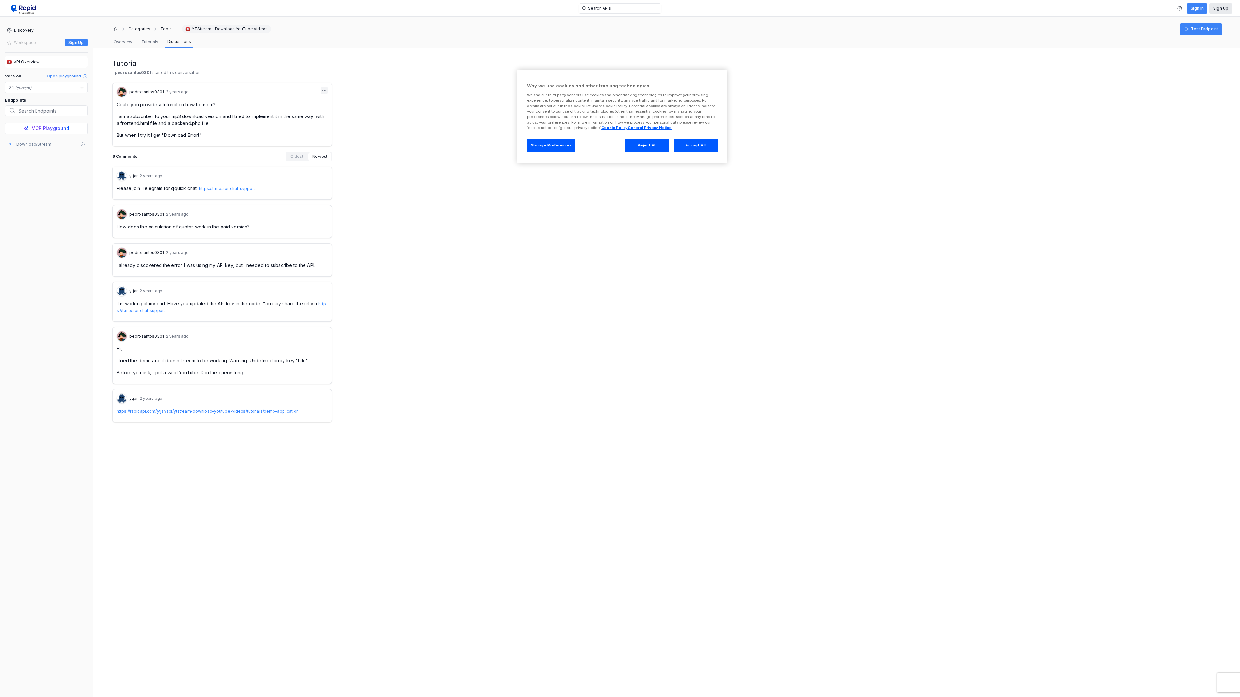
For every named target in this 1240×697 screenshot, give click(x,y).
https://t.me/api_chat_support (227, 188)
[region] (622, 116)
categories (139, 29)
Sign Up (1220, 8)
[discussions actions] (324, 90)
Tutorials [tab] (149, 41)
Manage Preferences (551, 145)
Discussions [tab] (179, 41)
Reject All (647, 145)
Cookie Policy (614, 128)
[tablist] (152, 42)
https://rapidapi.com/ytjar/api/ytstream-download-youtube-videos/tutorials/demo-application (208, 411)
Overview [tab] (123, 41)
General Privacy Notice (650, 128)
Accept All (696, 145)
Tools (166, 29)
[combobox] (9, 88)
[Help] (1179, 8)
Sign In (1197, 8)
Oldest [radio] (297, 156)
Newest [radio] (319, 156)
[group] (309, 156)
